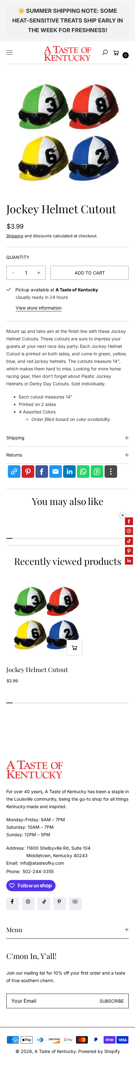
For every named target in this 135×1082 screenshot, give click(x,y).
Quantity (18, 257)
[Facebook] (12, 903)
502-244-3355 (38, 871)
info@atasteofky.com (41, 863)
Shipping (14, 235)
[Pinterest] (59, 903)
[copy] (14, 471)
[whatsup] (83, 471)
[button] (105, 52)
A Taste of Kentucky (55, 1051)
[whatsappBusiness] (97, 471)
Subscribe (112, 1001)
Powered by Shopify (99, 1051)
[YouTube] (75, 903)
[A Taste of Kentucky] (67, 52)
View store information (39, 307)
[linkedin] (69, 471)
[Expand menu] (9, 52)
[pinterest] (28, 471)
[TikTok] (44, 903)
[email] (55, 471)
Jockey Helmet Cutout (37, 669)
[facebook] (41, 471)
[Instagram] (28, 903)
